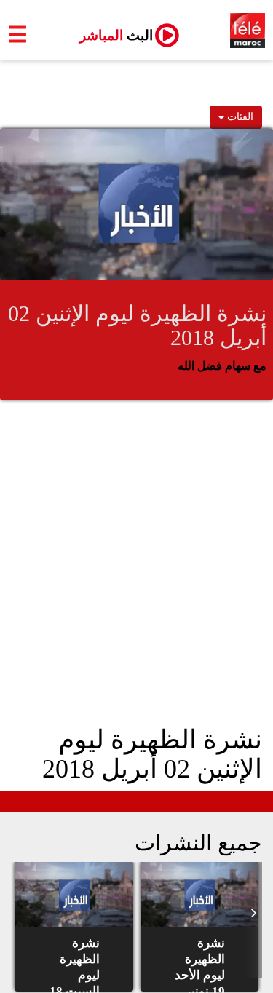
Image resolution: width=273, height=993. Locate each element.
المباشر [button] (110, 35)
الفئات (238, 116)
